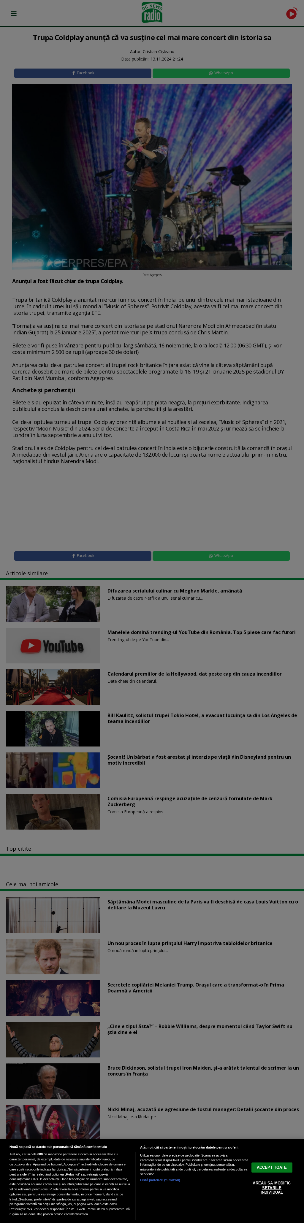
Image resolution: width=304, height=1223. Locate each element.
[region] (152, 1181)
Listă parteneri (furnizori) (160, 1180)
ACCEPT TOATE (272, 1167)
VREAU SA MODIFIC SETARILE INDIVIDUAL (272, 1188)
